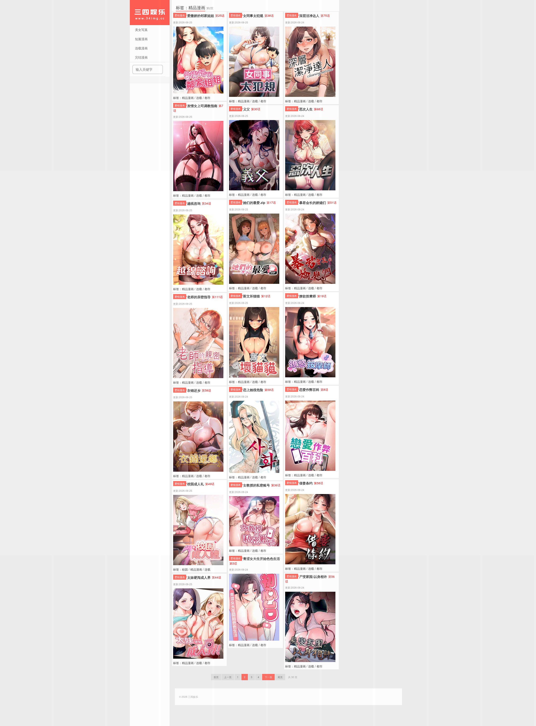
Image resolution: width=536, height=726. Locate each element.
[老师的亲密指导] (198, 343)
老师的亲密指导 (199, 296)
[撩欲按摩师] (310, 342)
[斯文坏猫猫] (254, 342)
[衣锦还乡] (198, 436)
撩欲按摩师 (307, 296)
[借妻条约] (310, 529)
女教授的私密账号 (256, 485)
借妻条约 (306, 483)
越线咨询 (194, 203)
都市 (207, 195)
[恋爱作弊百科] (310, 435)
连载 (199, 195)
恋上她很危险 (253, 389)
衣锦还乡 (194, 390)
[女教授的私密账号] (254, 521)
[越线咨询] (198, 249)
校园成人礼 (195, 483)
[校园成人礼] (198, 530)
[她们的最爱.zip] (254, 248)
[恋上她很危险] (254, 436)
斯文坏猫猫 (251, 296)
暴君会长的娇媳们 (312, 202)
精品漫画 (188, 195)
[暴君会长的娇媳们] (310, 248)
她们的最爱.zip (254, 202)
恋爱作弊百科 (309, 389)
